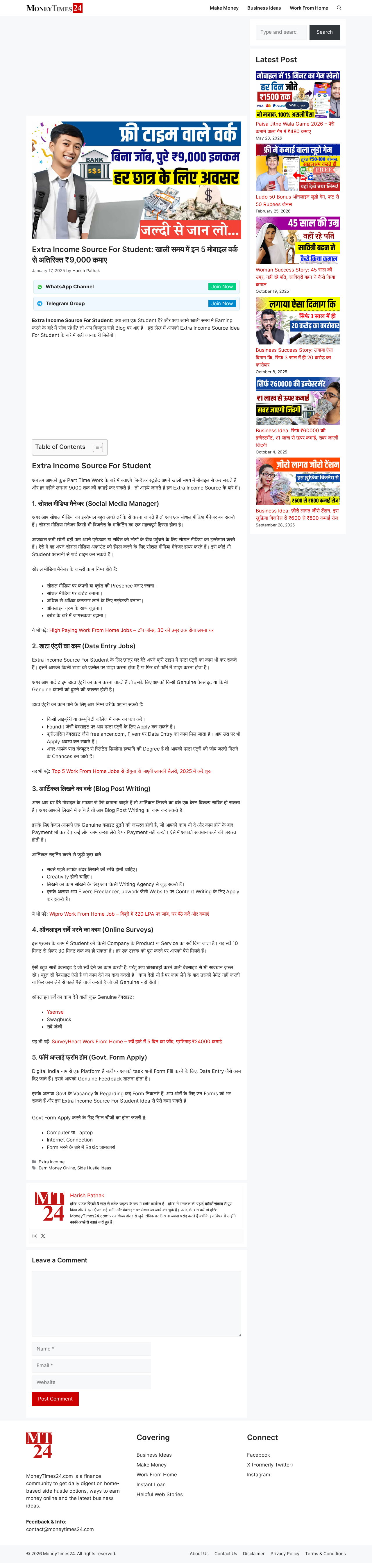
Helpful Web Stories (160, 1494)
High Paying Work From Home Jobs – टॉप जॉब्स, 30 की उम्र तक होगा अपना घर (131, 630)
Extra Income (52, 1161)
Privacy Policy (285, 1553)
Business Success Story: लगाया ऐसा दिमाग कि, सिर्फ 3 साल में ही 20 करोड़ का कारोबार (294, 357)
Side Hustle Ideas (94, 1167)
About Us (199, 1553)
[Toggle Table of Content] (94, 447)
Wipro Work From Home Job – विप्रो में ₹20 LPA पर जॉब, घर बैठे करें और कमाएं (129, 914)
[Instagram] (34, 1236)
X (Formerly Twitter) (270, 1465)
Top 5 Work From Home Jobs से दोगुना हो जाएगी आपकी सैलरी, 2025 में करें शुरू (131, 771)
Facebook (258, 1455)
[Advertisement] (136, 65)
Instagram (258, 1475)
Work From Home (309, 8)
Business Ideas (264, 8)
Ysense (55, 1012)
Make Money (224, 8)
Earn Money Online (57, 1167)
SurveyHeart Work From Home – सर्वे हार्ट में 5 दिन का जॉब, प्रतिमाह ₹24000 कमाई (137, 1041)
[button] (339, 8)
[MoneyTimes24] (54, 8)
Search (324, 32)
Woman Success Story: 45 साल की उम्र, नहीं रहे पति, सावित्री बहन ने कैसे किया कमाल (295, 277)
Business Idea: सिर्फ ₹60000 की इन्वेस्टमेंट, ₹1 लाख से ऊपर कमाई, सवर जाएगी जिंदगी (297, 438)
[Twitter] (43, 1236)
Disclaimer (254, 1553)
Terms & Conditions (325, 1553)
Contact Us (225, 1553)
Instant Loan (151, 1484)
